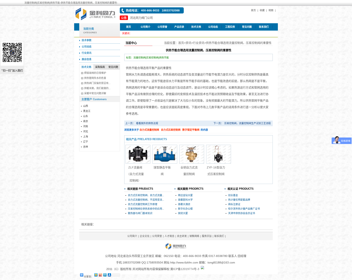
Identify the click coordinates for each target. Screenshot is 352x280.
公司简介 (145, 26)
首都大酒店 (184, 204)
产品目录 (179, 26)
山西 (85, 106)
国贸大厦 (183, 213)
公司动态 (213, 26)
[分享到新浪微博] (100, 274)
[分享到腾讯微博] (104, 274)
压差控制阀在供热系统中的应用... (146, 208)
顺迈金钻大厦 (185, 195)
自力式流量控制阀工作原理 (142, 204)
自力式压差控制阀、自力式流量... (146, 195)
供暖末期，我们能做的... (97, 88)
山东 (85, 116)
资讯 (188, 42)
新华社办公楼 (185, 208)
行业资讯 (86, 53)
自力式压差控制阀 (170, 129)
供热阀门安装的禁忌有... (97, 83)
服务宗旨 (207, 236)
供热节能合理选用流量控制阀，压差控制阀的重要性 (239, 42)
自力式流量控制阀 (149, 129)
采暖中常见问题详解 (95, 93)
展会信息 (86, 59)
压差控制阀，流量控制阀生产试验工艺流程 (247, 123)
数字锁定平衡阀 (190, 129)
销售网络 (194, 236)
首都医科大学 (185, 199)
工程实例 (230, 26)
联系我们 (264, 26)
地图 (270, 10)
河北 (85, 131)
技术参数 (86, 40)
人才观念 (169, 236)
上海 (85, 136)
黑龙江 (86, 111)
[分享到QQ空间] (96, 274)
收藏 (262, 10)
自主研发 (182, 236)
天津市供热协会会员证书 (241, 213)
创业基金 (233, 195)
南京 (85, 121)
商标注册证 (234, 204)
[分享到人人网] (109, 274)
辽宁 (85, 141)
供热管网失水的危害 (95, 78)
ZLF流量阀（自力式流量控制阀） (135, 174)
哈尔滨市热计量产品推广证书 (244, 208)
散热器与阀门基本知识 (140, 213)
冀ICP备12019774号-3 (184, 269)
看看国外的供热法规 (147, 123)
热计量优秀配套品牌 (239, 199)
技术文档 (196, 26)
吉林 (85, 146)
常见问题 (247, 26)
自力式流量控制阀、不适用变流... (146, 199)
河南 (85, 126)
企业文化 (145, 236)
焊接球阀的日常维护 (95, 73)
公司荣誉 (162, 26)
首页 (253, 10)
